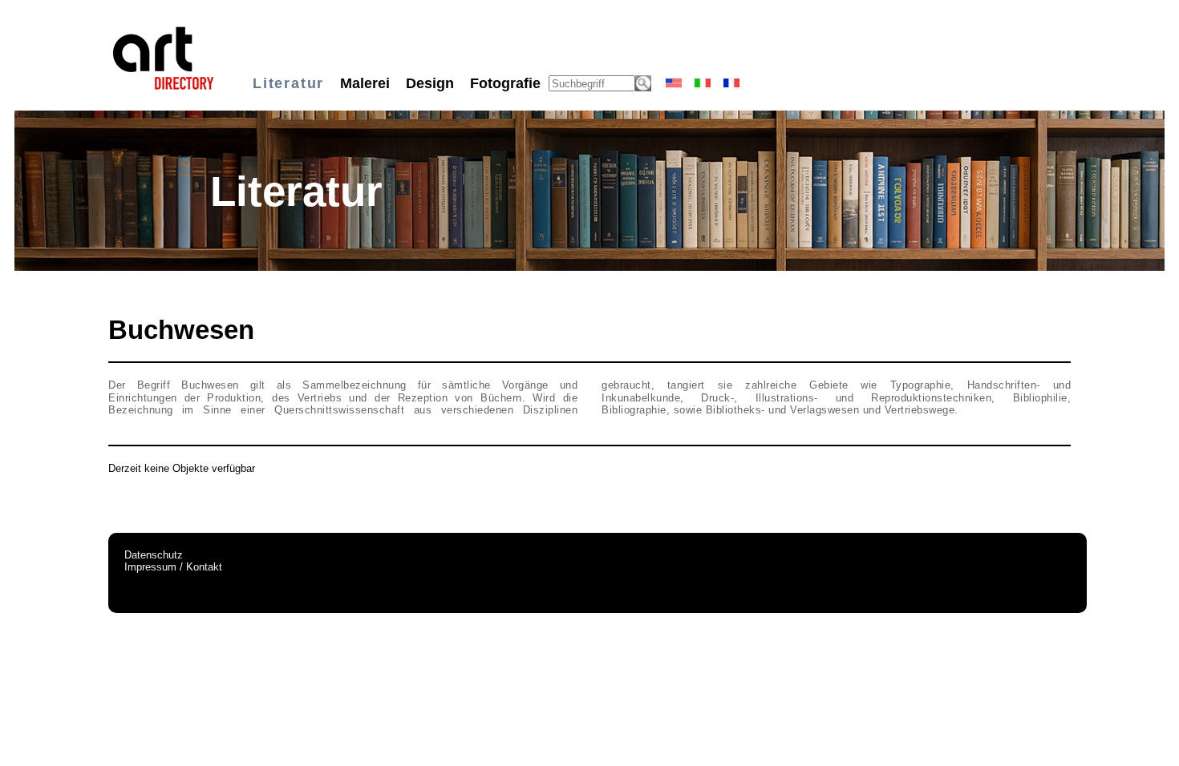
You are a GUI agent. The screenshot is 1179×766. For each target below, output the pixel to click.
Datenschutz (153, 555)
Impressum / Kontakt (173, 567)
